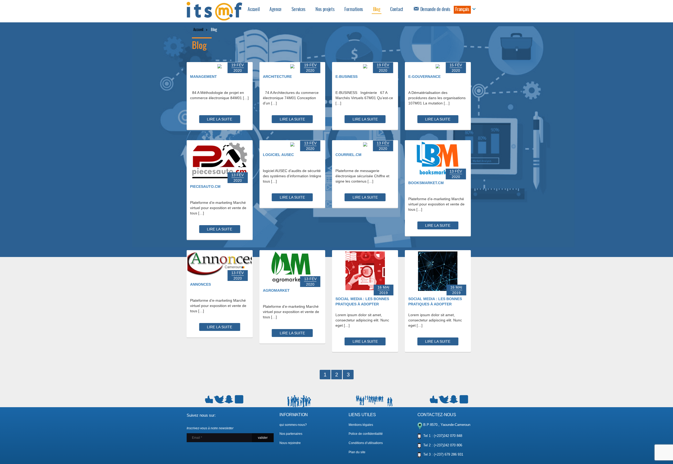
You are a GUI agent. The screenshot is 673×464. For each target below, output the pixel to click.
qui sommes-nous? (293, 425)
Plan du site (357, 452)
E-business (346, 76)
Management (203, 76)
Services (298, 9)
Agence (275, 9)
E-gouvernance (424, 76)
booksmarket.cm (426, 183)
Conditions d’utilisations (366, 443)
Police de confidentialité (366, 434)
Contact (396, 9)
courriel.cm (348, 155)
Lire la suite (219, 119)
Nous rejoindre (290, 443)
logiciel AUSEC (278, 155)
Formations (353, 9)
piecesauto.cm (205, 186)
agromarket (276, 290)
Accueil (253, 9)
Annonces (200, 284)
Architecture (277, 76)
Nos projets (325, 9)
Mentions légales (361, 425)
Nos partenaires (290, 434)
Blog (376, 9)
